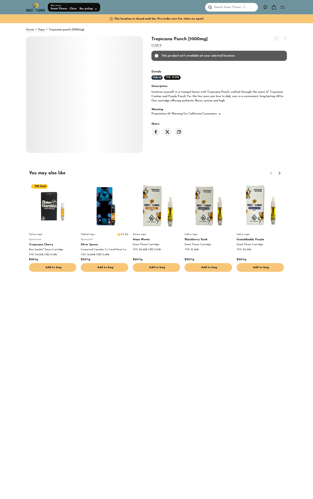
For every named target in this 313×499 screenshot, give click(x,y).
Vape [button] (41, 29)
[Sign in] (265, 7)
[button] (156, 45)
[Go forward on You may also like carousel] (279, 173)
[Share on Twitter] (167, 132)
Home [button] (30, 29)
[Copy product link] (179, 132)
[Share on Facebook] (155, 132)
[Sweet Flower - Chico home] (35, 7)
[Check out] (274, 7)
